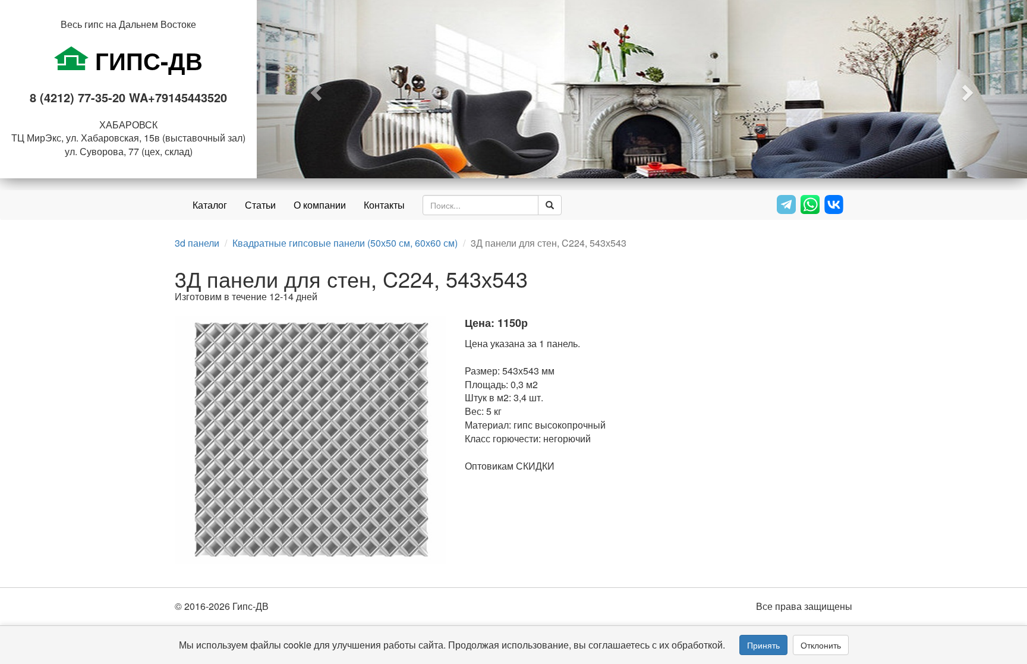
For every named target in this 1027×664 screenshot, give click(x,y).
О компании (320, 205)
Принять (763, 645)
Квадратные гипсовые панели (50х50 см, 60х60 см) (345, 243)
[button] (314, 89)
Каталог (210, 205)
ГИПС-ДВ (146, 60)
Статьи (260, 205)
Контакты (384, 205)
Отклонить (821, 645)
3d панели (197, 243)
